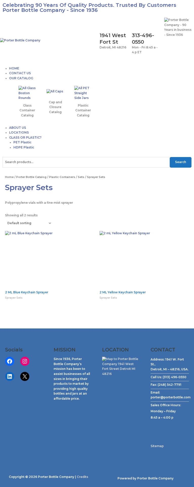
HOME (14, 68)
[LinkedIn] (9, 376)
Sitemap (157, 446)
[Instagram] (24, 361)
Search (180, 162)
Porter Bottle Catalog (31, 177)
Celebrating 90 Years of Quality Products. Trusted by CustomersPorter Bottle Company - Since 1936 (89, 7)
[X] (24, 376)
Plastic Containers (62, 177)
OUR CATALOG (21, 78)
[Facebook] (9, 361)
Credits (82, 477)
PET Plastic (22, 142)
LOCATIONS (19, 132)
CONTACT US (20, 73)
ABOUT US (17, 128)
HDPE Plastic (23, 147)
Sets (81, 177)
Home (9, 177)
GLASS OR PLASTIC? (25, 137)
